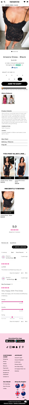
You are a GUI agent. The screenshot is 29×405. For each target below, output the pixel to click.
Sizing (4, 361)
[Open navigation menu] (1, 2)
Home (2, 5)
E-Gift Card (17, 362)
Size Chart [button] (4, 139)
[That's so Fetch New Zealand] (23, 393)
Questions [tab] (13, 243)
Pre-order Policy (19, 366)
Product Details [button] (6, 111)
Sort (12, 252)
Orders (5, 363)
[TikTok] (7, 347)
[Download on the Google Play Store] (20, 342)
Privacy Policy (18, 364)
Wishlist (17, 371)
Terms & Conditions (19, 403)
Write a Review (21, 247)
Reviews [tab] (4, 243)
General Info (6, 370)
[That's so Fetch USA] (23, 386)
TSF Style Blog (6, 384)
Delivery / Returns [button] (7, 142)
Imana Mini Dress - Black (20, 181)
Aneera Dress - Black (11, 5)
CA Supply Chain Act (20, 368)
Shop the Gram (6, 386)
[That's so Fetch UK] (17, 393)
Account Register (19, 359)
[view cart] (27, 2)
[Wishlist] (24, 2)
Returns (5, 365)
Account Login (18, 357)
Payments (5, 368)
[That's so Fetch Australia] (17, 386)
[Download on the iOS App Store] (10, 342)
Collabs (4, 388)
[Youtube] (13, 347)
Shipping (5, 359)
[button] (6, 75)
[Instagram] (10, 347)
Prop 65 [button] (3, 144)
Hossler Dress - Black (6, 180)
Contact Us (6, 376)
